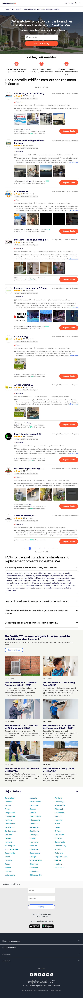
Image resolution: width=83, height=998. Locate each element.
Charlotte (34, 849)
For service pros (9, 948)
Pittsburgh (59, 809)
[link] (41, 96)
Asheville (33, 846)
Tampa (7, 864)
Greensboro (35, 853)
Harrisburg (59, 802)
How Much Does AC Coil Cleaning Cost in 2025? (59, 683)
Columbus (34, 871)
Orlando (8, 860)
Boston (33, 809)
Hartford (8, 842)
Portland (58, 798)
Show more (74, 162)
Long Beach (10, 813)
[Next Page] (58, 548)
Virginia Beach (61, 857)
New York (34, 842)
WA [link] (12, 9)
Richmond (59, 853)
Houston (58, 838)
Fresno (8, 809)
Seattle (58, 860)
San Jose (8, 835)
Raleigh (33, 857)
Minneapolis (35, 820)
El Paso (58, 831)
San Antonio (60, 842)
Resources (6, 954)
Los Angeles (10, 816)
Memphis (58, 816)
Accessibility (52, 982)
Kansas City (34, 827)
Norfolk (58, 849)
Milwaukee (59, 868)
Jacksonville (10, 853)
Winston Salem (36, 860)
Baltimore (34, 805)
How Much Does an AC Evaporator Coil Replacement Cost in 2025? (59, 726)
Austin (57, 824)
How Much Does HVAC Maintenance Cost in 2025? (22, 769)
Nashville (58, 820)
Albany (33, 838)
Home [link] (7, 9)
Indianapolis (10, 875)
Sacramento (10, 824)
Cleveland (34, 868)
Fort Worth (59, 835)
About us (6, 961)
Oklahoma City (36, 875)
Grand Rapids (35, 816)
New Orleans (35, 802)
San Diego (9, 827)
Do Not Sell (43, 981)
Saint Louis (34, 831)
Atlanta (8, 868)
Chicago (8, 871)
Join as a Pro (68, 3)
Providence (59, 813)
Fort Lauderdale (11, 849)
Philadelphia (60, 805)
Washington (10, 846)
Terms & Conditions (54, 986)
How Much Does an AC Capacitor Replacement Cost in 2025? (21, 683)
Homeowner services (11, 941)
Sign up (41, 907)
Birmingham (10, 798)
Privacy (30, 981)
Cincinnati (34, 864)
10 (53, 548)
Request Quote (69, 131)
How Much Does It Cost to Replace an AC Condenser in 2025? (21, 726)
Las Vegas (34, 835)
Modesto (8, 820)
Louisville (33, 798)
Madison (58, 864)
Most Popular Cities (10, 884)
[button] (20, 119)
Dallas (57, 827)
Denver (8, 838)
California (36, 981)
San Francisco (10, 831)
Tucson (8, 805)
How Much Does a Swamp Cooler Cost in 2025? (58, 769)
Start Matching (41, 43)
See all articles (14, 650)
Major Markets (13, 791)
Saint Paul (34, 824)
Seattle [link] (18, 9)
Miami (7, 857)
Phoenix (8, 802)
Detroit (33, 813)
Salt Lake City (60, 846)
